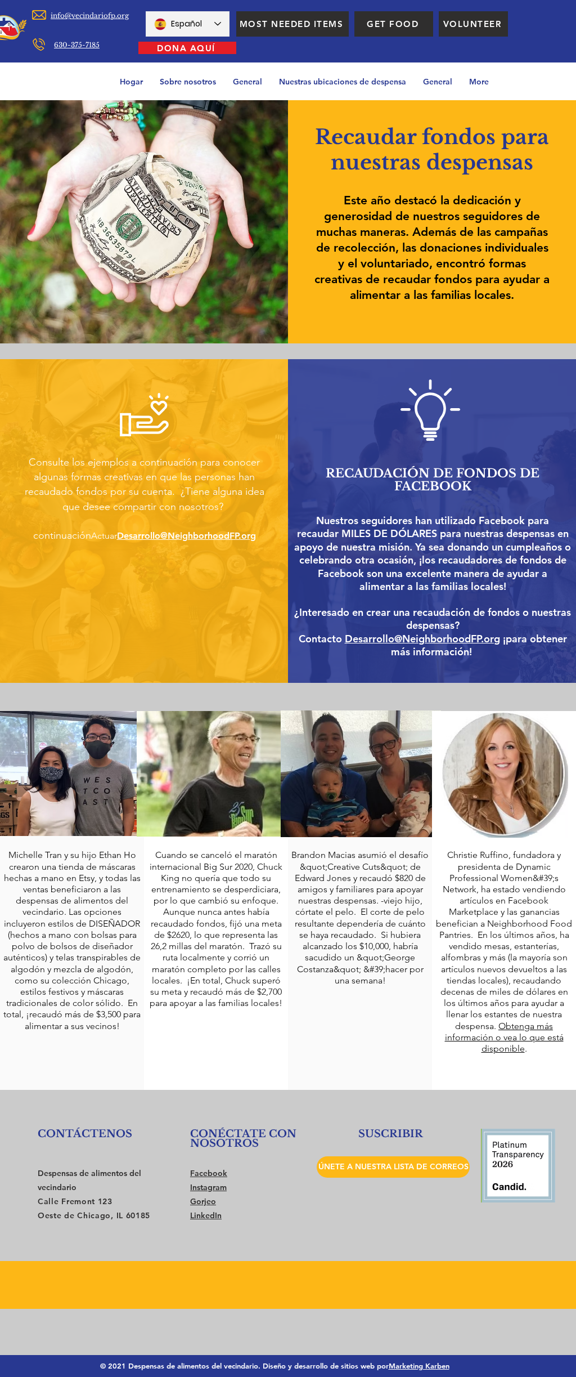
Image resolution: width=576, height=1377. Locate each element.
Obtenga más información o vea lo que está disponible (504, 1037)
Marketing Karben (419, 1365)
